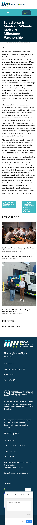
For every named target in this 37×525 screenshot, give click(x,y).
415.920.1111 (13, 375)
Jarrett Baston (9, 251)
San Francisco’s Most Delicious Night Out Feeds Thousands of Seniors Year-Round (18, 248)
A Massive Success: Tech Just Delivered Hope (17, 256)
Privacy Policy (8, 483)
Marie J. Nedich (25, 42)
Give (26, 13)
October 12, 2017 (11, 42)
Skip (23, 521)
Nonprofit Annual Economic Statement (17, 473)
